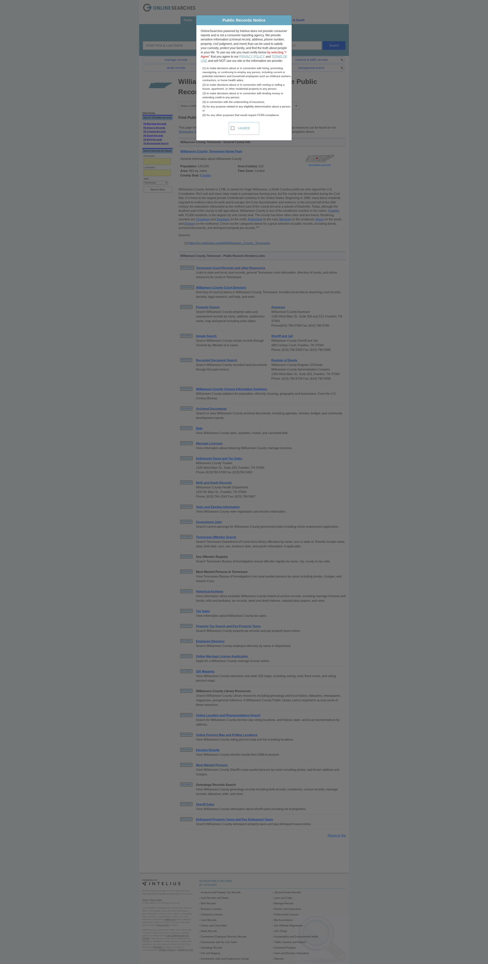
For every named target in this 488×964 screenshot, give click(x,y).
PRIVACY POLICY (252, 56)
